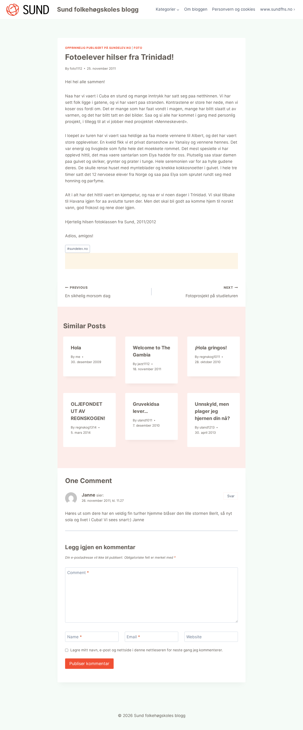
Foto (138, 48)
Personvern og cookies (233, 9)
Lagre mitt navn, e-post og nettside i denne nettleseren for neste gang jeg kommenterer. (146, 650)
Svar (230, 496)
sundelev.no (77, 249)
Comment (78, 572)
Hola (76, 348)
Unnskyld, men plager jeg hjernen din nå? (212, 411)
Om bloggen (195, 9)
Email (133, 636)
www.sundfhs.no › (277, 9)
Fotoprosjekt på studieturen (212, 292)
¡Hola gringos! (211, 348)
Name (74, 636)
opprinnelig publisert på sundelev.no (98, 48)
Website (194, 636)
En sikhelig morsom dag (87, 292)
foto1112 (76, 68)
